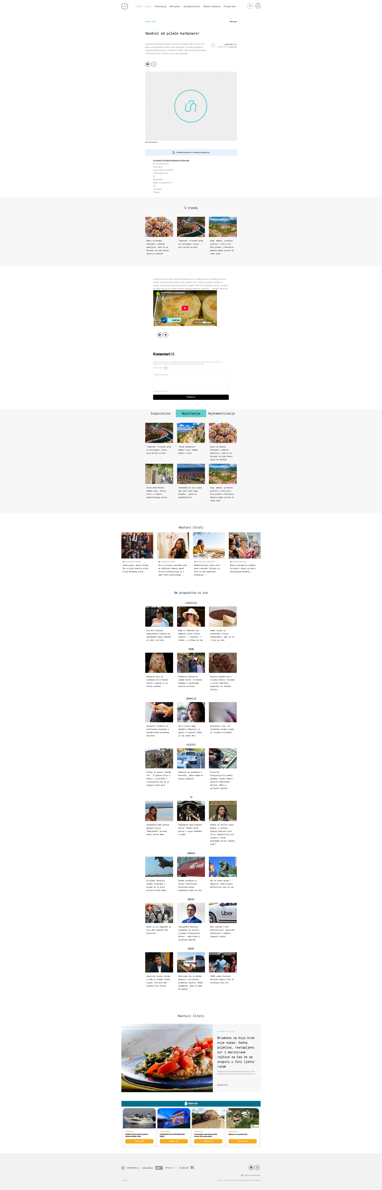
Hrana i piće (143, 6)
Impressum (220, 1180)
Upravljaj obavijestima (252, 1175)
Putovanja (160, 6)
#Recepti (233, 22)
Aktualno (175, 6)
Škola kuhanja (212, 6)
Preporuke (229, 6)
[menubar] (258, 6)
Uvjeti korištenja (234, 1180)
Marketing (227, 1180)
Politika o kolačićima (255, 1180)
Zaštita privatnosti (244, 1180)
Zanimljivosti (191, 6)
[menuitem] (258, 6)
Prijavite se (191, 397)
